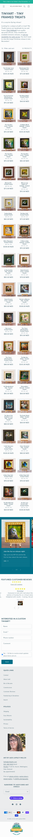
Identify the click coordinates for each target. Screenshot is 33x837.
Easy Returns (8, 715)
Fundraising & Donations (11, 695)
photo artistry (14, 776)
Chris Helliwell (11, 30)
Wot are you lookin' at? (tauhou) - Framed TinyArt (24, 185)
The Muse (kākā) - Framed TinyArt (24, 96)
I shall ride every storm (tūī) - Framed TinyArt (8, 447)
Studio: (6, 766)
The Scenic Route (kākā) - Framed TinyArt (24, 417)
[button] (4, 6)
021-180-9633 (8, 764)
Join (5, 561)
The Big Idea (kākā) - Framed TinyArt (24, 359)
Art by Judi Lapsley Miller (18, 818)
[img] (16, 582)
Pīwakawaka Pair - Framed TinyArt (24, 68)
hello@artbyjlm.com (10, 762)
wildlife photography (21, 779)
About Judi (7, 679)
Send (7, 662)
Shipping (6, 711)
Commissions (8, 687)
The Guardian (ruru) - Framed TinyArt (8, 126)
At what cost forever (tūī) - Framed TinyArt (24, 504)
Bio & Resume (8, 683)
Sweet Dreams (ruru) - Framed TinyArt (24, 272)
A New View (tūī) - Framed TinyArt (8, 475)
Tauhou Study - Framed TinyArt (8, 214)
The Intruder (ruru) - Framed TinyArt (8, 68)
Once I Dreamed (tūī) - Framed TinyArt (24, 447)
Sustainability (8, 719)
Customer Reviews (9, 691)
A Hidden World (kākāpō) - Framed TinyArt (24, 126)
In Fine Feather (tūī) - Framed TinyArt (8, 272)
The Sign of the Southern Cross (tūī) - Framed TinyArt (8, 418)
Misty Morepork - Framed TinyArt (8, 241)
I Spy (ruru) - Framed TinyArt (8, 329)
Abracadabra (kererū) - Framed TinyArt (24, 388)
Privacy (6, 724)
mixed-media (8, 779)
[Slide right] (20, 570)
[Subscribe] (27, 791)
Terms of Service (9, 728)
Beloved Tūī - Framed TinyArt (8, 183)
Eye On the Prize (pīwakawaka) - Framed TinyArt (8, 97)
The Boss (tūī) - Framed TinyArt (24, 214)
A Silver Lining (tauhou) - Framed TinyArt (24, 242)
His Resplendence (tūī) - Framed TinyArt (8, 388)
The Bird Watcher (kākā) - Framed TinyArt (8, 504)
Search (6, 700)
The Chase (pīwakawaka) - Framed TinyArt (24, 330)
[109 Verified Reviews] (16, 836)
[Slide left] (12, 570)
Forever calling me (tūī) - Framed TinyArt (24, 301)
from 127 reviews (16, 584)
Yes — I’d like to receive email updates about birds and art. (16, 654)
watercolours (23, 776)
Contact (6, 675)
